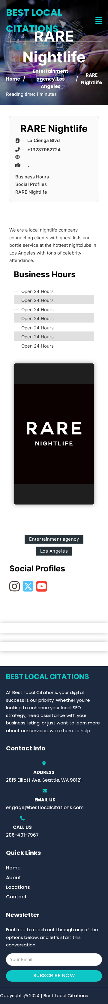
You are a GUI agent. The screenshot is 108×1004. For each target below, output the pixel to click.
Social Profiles (31, 184)
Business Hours (32, 177)
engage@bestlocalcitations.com (45, 807)
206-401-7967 (22, 835)
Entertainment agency (54, 539)
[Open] (98, 20)
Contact (16, 896)
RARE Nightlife (31, 192)
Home (13, 79)
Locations (18, 887)
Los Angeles (54, 551)
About (13, 877)
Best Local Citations (34, 20)
